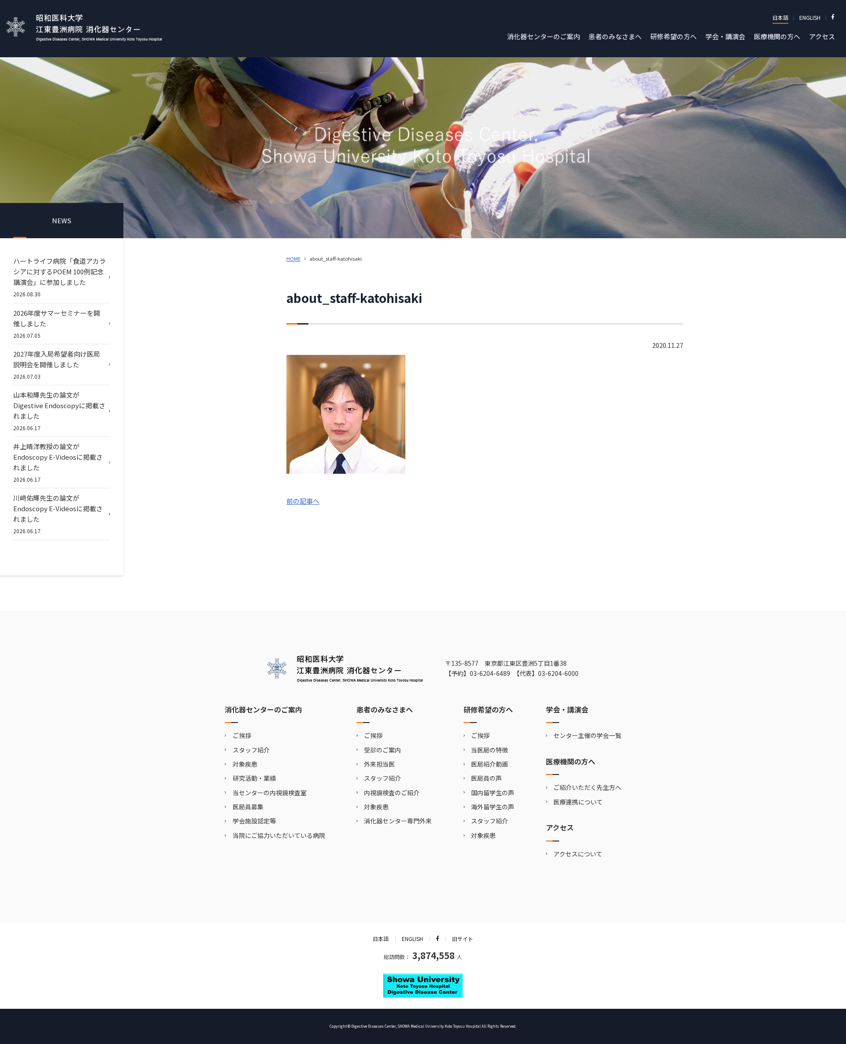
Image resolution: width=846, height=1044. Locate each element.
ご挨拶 (242, 735)
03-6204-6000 (558, 673)
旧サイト (462, 938)
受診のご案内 (382, 749)
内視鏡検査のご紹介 (391, 792)
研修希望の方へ (673, 36)
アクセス (822, 36)
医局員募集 (248, 806)
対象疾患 (245, 764)
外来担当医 (379, 764)
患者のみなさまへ (615, 36)
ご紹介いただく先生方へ (587, 787)
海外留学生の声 (492, 806)
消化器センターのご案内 (543, 36)
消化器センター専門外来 (398, 820)
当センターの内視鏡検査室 (270, 792)
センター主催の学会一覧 (587, 735)
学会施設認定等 (254, 820)
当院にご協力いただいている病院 (279, 835)
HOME (293, 258)
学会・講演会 (725, 36)
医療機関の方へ (777, 36)
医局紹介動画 (489, 764)
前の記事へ (302, 500)
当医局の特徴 (489, 749)
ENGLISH (809, 17)
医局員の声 (486, 778)
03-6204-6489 (490, 673)
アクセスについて (577, 853)
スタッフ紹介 (251, 749)
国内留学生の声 (492, 792)
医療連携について (578, 801)
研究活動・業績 (254, 778)
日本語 (780, 17)
